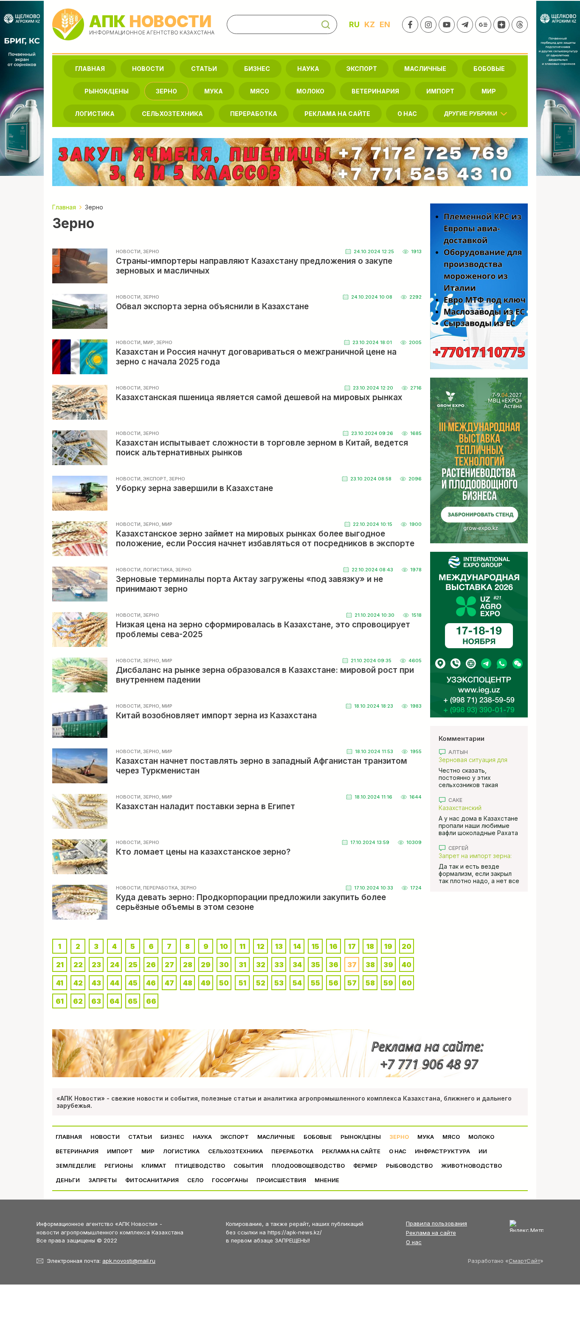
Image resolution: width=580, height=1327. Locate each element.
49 (206, 983)
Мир (488, 91)
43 (96, 983)
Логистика (95, 113)
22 (78, 964)
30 (224, 964)
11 (242, 946)
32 (260, 964)
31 (242, 964)
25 (133, 964)
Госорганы (230, 1180)
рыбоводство (409, 1165)
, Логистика (157, 570)
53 (279, 983)
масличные (425, 68)
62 (78, 1001)
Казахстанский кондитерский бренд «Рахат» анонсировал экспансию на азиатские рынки (474, 807)
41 (59, 983)
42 (78, 983)
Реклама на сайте (337, 113)
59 (388, 983)
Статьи (204, 68)
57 (352, 983)
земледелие (76, 1165)
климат (153, 1165)
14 (297, 946)
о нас (407, 113)
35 (315, 964)
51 (242, 983)
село (195, 1180)
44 (114, 983)
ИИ (483, 1151)
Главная (90, 68)
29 (206, 964)
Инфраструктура (442, 1151)
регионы (118, 1165)
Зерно (166, 91)
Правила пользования (436, 1223)
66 (151, 1001)
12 (261, 946)
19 (388, 946)
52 (260, 983)
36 (333, 964)
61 (60, 1001)
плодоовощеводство (308, 1165)
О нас (414, 1242)
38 (370, 964)
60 (407, 983)
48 (187, 983)
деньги (68, 1180)
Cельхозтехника (172, 113)
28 (187, 964)
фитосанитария (152, 1180)
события (248, 1165)
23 (96, 964)
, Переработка (159, 888)
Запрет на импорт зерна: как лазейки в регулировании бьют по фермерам (475, 855)
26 (151, 964)
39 (388, 964)
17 (352, 946)
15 (315, 946)
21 (60, 964)
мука (213, 91)
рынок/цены (106, 91)
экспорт (361, 68)
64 (114, 1001)
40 (406, 964)
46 (151, 983)
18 (370, 946)
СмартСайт (524, 1260)
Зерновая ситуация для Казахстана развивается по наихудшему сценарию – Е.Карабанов (479, 759)
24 (114, 964)
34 (297, 964)
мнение (327, 1180)
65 (133, 1001)
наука (308, 68)
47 (169, 983)
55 (315, 983)
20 (406, 946)
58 (370, 983)
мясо (259, 91)
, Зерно (150, 251)
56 (333, 983)
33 (279, 964)
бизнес (257, 68)
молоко (310, 91)
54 (297, 983)
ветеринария (375, 91)
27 (169, 964)
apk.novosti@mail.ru (128, 1260)
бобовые (489, 68)
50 (224, 983)
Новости (148, 68)
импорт (440, 91)
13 (279, 946)
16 (333, 946)
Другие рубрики (470, 113)
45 (133, 983)
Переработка (253, 113)
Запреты (102, 1180)
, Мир (147, 342)
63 (96, 1001)
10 (224, 946)
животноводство (471, 1165)
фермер (365, 1165)
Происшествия (281, 1180)
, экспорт (153, 479)
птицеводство (200, 1165)
